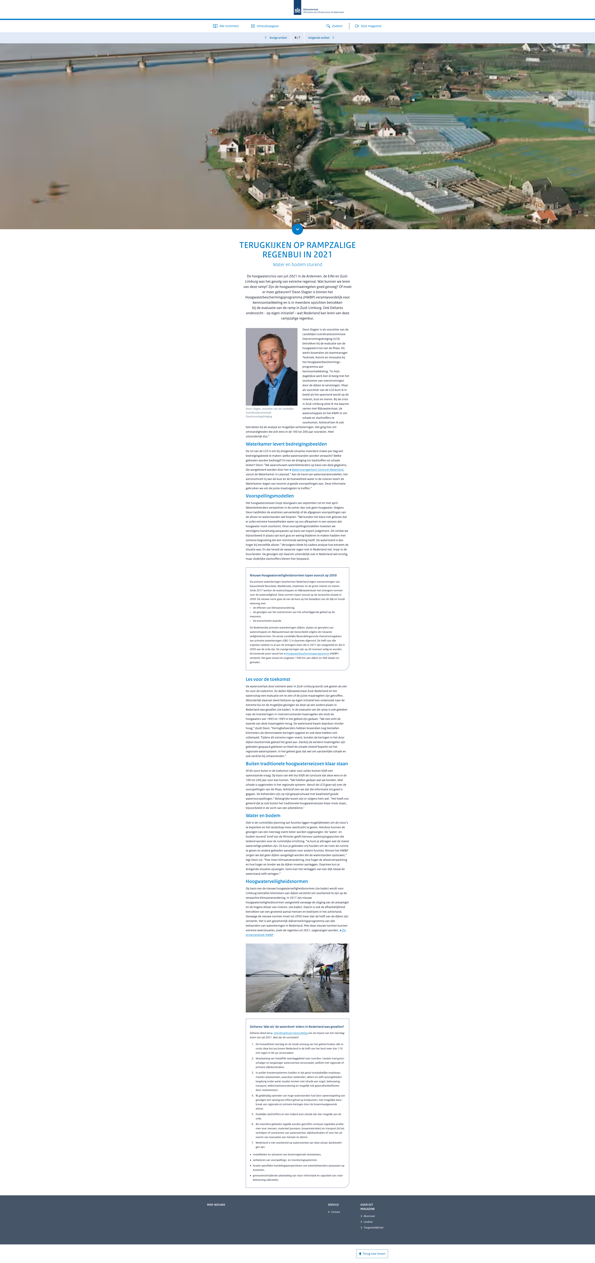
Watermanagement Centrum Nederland (317, 470)
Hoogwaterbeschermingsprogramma (307, 653)
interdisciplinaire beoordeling (290, 1033)
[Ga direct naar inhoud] (297, 229)
